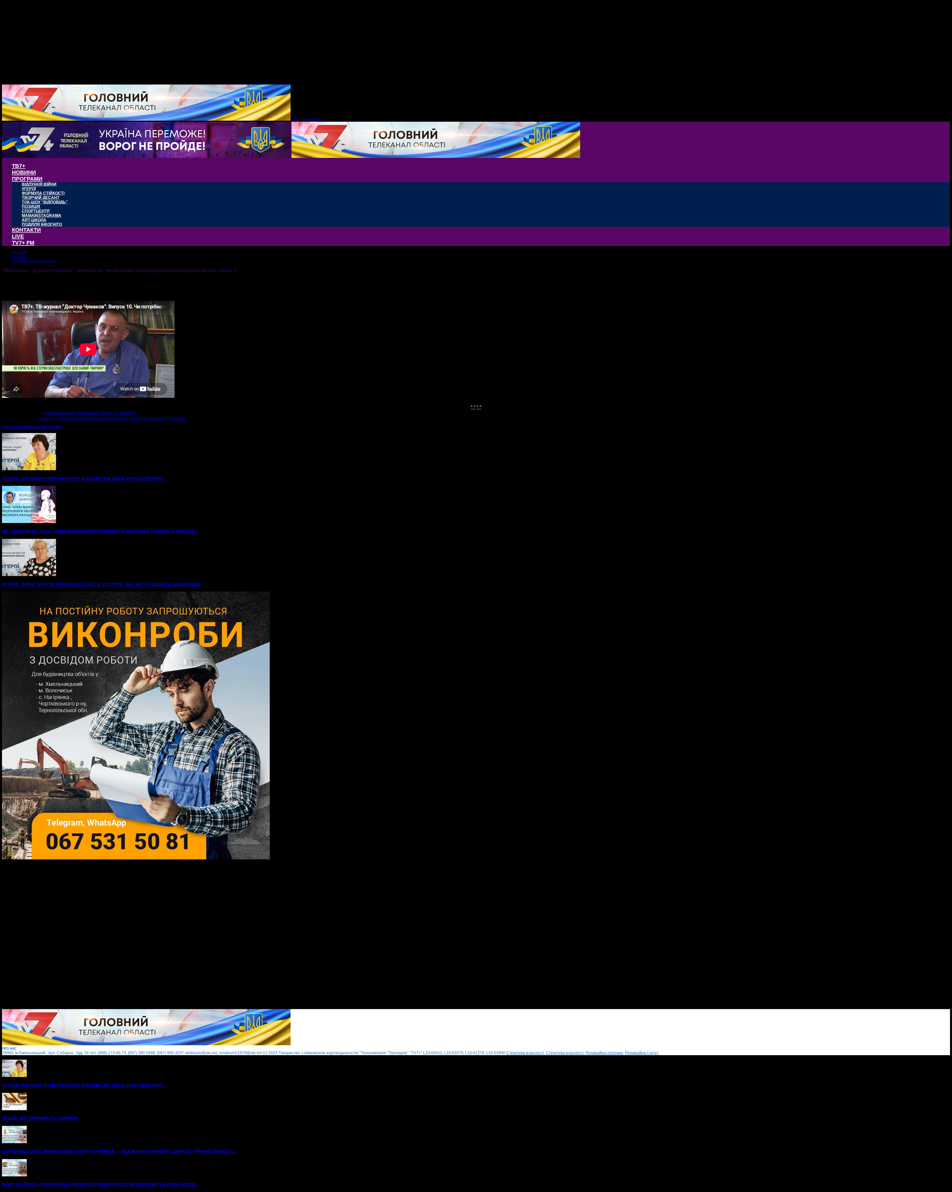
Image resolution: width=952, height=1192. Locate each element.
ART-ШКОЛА (34, 220)
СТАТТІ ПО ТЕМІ (15, 427)
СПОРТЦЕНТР (36, 211)
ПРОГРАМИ (27, 179)
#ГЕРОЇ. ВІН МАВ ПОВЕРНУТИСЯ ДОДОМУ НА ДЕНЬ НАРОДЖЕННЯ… (84, 478)
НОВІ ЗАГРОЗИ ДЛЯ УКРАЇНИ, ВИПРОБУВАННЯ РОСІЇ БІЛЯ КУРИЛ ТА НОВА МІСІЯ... (100, 1184)
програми (19, 252)
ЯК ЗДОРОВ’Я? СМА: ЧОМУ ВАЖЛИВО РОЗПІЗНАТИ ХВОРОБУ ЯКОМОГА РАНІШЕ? (100, 531)
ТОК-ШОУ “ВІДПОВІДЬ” (45, 202)
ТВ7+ (18, 166)
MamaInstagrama (41, 215)
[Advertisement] (150, 934)
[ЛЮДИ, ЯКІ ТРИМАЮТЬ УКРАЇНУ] (14, 1109)
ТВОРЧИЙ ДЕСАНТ (41, 198)
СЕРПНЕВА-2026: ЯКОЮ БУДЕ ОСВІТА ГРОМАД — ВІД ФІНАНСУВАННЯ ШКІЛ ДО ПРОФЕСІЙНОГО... (119, 1151)
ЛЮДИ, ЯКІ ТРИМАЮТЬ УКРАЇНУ (40, 1118)
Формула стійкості (43, 193)
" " (473, 406)
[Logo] (147, 156)
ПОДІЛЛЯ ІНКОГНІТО (42, 224)
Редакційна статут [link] (642, 1053)
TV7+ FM (23, 243)
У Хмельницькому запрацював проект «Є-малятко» (90, 413)
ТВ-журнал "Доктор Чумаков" (33, 261)
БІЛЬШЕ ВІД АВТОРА (44, 427)
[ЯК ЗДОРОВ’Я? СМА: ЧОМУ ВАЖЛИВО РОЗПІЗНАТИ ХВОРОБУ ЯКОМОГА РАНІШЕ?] (29, 522)
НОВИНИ (24, 172)
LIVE (18, 236)
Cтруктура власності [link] (525, 1053)
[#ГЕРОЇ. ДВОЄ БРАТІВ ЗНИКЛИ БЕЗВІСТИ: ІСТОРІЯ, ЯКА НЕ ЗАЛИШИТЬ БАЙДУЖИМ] (29, 575)
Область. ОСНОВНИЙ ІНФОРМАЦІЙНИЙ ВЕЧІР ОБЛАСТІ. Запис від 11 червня (112, 418)
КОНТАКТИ (26, 230)
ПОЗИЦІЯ (31, 206)
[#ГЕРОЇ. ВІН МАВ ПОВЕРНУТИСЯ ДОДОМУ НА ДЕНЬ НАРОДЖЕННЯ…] (29, 469)
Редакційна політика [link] (605, 1053)
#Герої (29, 189)
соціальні (19, 257)
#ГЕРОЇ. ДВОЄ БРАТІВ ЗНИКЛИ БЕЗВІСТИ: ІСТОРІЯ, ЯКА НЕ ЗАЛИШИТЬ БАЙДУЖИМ (101, 584)
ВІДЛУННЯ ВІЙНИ (39, 184)
